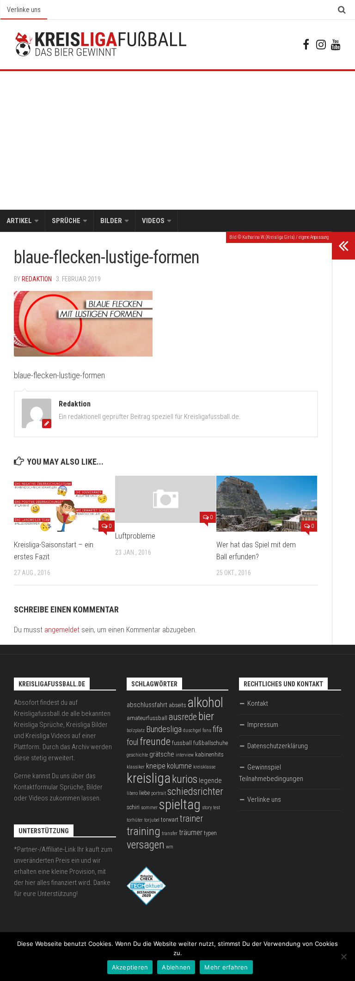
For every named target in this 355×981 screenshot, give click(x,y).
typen (210, 833)
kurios (184, 779)
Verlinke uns (24, 10)
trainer (191, 818)
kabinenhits (209, 754)
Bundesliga (164, 729)
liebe (144, 792)
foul (132, 742)
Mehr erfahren (226, 967)
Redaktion (37, 279)
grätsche (161, 754)
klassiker (136, 767)
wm (169, 847)
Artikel (19, 221)
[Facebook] (306, 44)
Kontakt (257, 703)
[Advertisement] (177, 140)
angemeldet (62, 629)
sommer (149, 808)
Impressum (262, 725)
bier (206, 716)
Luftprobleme (135, 535)
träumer (190, 832)
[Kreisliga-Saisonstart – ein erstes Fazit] (64, 504)
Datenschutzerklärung (277, 746)
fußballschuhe (210, 742)
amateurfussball (147, 718)
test (216, 808)
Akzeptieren (130, 967)
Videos (153, 221)
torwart (169, 819)
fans (206, 730)
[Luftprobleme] (165, 499)
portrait (158, 793)
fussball (182, 742)
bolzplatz (136, 730)
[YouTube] (335, 44)
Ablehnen (176, 967)
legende (210, 780)
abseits (177, 705)
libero (132, 793)
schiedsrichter (195, 791)
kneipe (155, 766)
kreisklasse (204, 767)
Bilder (111, 221)
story (207, 808)
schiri (133, 807)
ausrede (183, 717)
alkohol (205, 702)
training (143, 831)
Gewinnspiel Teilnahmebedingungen (271, 773)
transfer (170, 833)
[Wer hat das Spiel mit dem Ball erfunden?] (266, 504)
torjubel (151, 820)
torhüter (135, 820)
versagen (146, 844)
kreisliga (149, 778)
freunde (155, 741)
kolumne (179, 766)
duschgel (192, 730)
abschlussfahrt (147, 705)
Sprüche (66, 221)
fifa (217, 729)
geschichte (137, 755)
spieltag (180, 804)
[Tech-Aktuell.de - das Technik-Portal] (146, 903)
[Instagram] (320, 44)
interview (185, 755)
